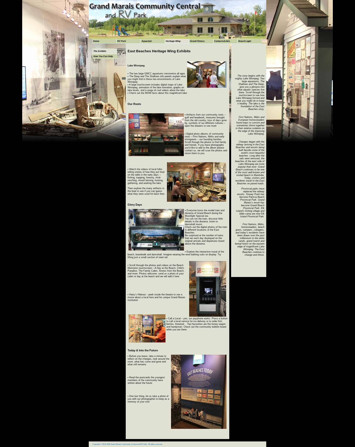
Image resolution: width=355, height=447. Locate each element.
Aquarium (146, 41)
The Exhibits (99, 51)
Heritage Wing (173, 41)
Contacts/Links (222, 41)
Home (96, 41)
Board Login (244, 41)
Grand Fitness (197, 41)
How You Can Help (103, 56)
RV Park (121, 41)
